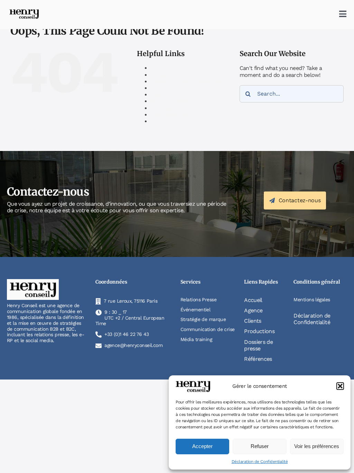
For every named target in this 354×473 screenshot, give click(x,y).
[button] (340, 386)
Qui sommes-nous (173, 121)
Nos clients (164, 108)
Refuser (260, 446)
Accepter (202, 446)
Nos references (169, 114)
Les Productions (171, 94)
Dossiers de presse (174, 88)
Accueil (160, 68)
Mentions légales (172, 101)
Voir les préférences (316, 446)
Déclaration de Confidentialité (260, 461)
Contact (161, 75)
